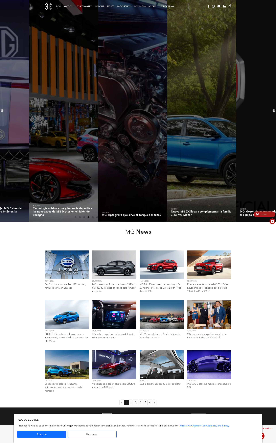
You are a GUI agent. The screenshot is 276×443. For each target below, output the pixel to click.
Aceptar (42, 434)
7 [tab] (101, 217)
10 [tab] (114, 217)
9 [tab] (110, 217)
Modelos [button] (68, 6)
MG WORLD (99, 6)
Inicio (58, 6)
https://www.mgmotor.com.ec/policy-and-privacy (204, 425)
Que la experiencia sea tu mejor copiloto (160, 383)
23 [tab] (170, 217)
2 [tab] (79, 217)
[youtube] (219, 6)
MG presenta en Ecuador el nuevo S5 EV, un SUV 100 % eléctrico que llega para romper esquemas (114, 288)
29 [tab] (196, 217)
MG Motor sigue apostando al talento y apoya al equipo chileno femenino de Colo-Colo (241, 213)
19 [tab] (153, 217)
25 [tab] (179, 217)
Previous (2, 110)
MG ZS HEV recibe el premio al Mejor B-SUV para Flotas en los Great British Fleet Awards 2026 (160, 288)
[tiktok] (230, 6)
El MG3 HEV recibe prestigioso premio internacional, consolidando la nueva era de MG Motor (66, 338)
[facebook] (209, 6)
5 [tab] (92, 217)
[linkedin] (224, 6)
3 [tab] (84, 217)
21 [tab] (161, 217)
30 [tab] (200, 217)
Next (273, 110)
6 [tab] (97, 217)
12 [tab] (122, 217)
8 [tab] (105, 217)
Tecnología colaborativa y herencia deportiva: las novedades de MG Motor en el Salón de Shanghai (33, 211)
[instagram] (213, 6)
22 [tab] (166, 217)
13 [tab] (127, 217)
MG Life (110, 6)
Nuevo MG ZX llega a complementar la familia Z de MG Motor (172, 213)
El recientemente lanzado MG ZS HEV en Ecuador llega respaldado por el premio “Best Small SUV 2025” (207, 288)
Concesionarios (84, 6)
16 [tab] (140, 217)
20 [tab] (157, 217)
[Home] (48, 6)
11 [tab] (118, 217)
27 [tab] (187, 217)
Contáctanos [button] (167, 6)
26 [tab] (183, 217)
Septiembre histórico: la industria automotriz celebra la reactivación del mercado (63, 387)
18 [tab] (148, 217)
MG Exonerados (124, 6)
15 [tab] (135, 217)
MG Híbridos (140, 6)
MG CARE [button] (152, 6)
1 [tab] (75, 217)
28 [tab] (191, 217)
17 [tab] (144, 217)
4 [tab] (88, 217)
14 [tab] (131, 217)
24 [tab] (174, 217)
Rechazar (92, 434)
